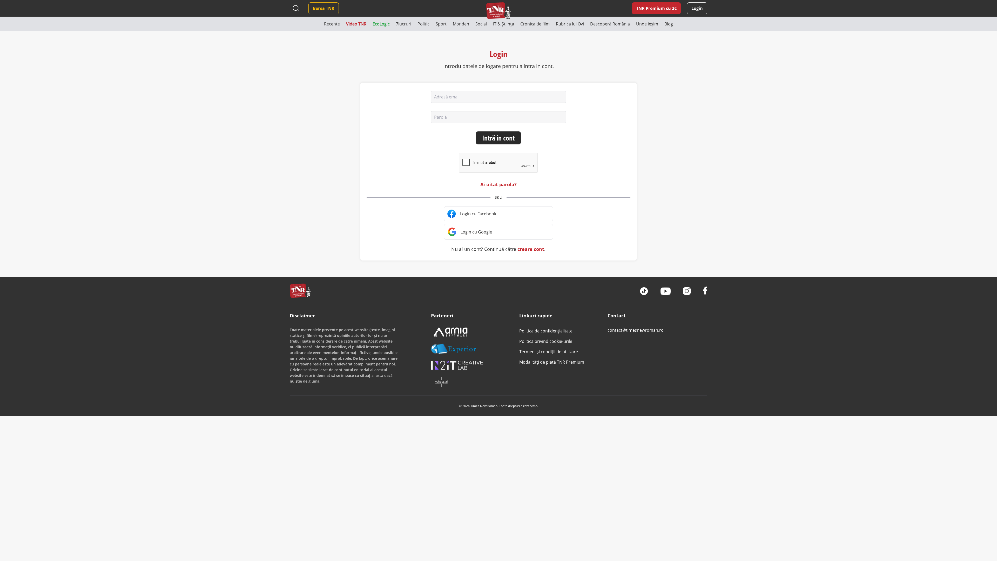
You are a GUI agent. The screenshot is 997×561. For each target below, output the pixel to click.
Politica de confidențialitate (545, 331)
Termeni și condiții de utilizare (548, 352)
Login (697, 8)
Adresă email (447, 97)
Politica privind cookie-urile (545, 341)
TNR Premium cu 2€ (656, 8)
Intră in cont (498, 138)
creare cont (530, 249)
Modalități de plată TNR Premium (551, 362)
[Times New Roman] (498, 10)
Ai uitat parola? (498, 184)
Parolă (440, 117)
